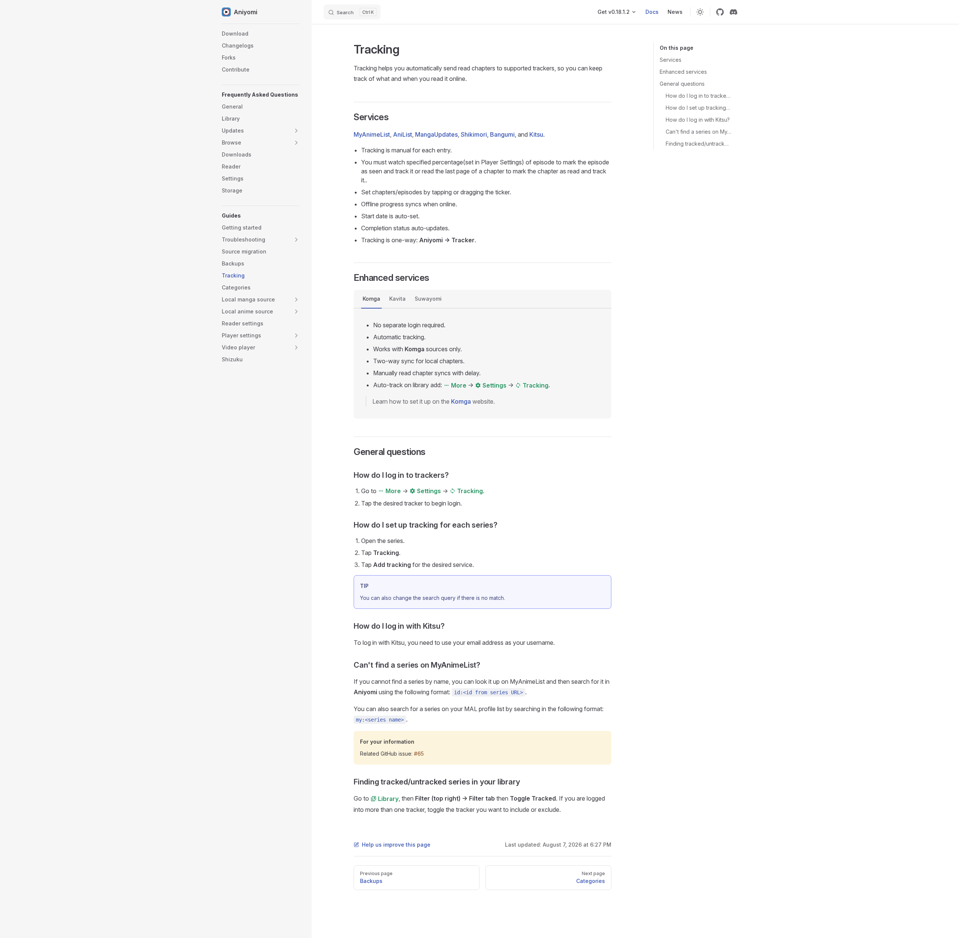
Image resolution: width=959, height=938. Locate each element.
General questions (682, 84)
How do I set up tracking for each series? (698, 107)
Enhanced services (683, 72)
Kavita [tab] (397, 298)
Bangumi (502, 134)
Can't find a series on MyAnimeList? (698, 131)
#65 (419, 753)
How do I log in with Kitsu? (698, 119)
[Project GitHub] (720, 12)
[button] (261, 95)
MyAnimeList (372, 134)
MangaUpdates (436, 134)
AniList (402, 134)
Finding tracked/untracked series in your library (698, 143)
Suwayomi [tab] (428, 298)
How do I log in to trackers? (698, 95)
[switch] (700, 12)
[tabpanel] (482, 364)
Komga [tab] (371, 298)
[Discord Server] (733, 12)
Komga (461, 401)
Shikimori (474, 134)
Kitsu (536, 134)
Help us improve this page (396, 844)
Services (670, 60)
